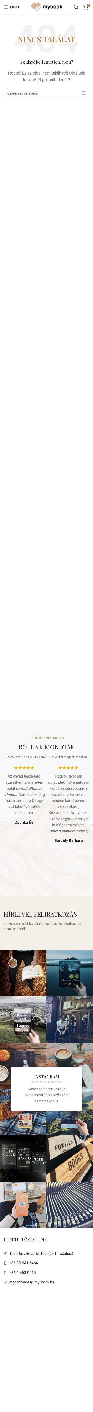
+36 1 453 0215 (22, 1272)
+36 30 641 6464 (23, 1263)
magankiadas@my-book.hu (31, 1282)
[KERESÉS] (83, 93)
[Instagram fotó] (23, 973)
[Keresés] (76, 7)
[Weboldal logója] (46, 7)
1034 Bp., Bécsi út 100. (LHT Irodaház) (41, 1253)
